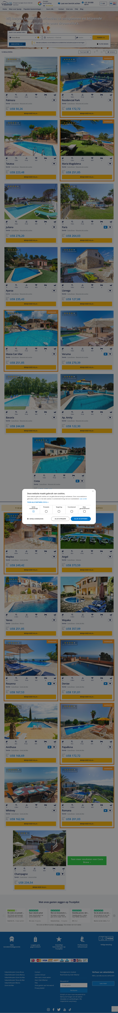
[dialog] (59, 506)
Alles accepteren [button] (80, 519)
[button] (59, 502)
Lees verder (83, 499)
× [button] (93, 491)
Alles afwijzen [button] (60, 519)
